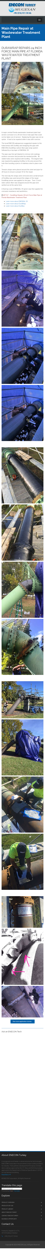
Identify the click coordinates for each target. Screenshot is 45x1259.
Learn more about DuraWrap (16, 204)
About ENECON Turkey (9, 1212)
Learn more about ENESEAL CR (17, 201)
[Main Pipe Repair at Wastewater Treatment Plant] (22, 241)
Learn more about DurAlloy (15, 206)
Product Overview (8, 1202)
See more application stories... (22, 1021)
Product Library (7, 1209)
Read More (5, 1174)
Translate (17, 1191)
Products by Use (7, 1205)
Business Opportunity (9, 1219)
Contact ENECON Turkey (10, 1215)
